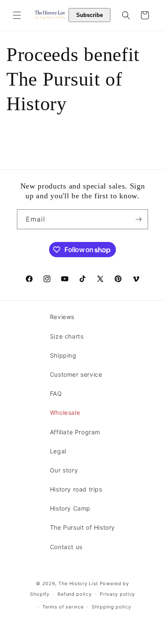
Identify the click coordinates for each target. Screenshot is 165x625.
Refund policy (74, 594)
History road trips (76, 489)
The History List (78, 583)
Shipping (63, 355)
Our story (64, 470)
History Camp (70, 508)
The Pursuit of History (82, 527)
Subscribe (89, 15)
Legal (58, 451)
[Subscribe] (138, 219)
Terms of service (62, 607)
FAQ (56, 393)
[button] (17, 15)
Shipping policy (111, 607)
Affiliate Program (75, 432)
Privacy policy (117, 594)
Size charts (67, 336)
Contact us (66, 546)
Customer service (76, 374)
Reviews (62, 316)
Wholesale (65, 412)
